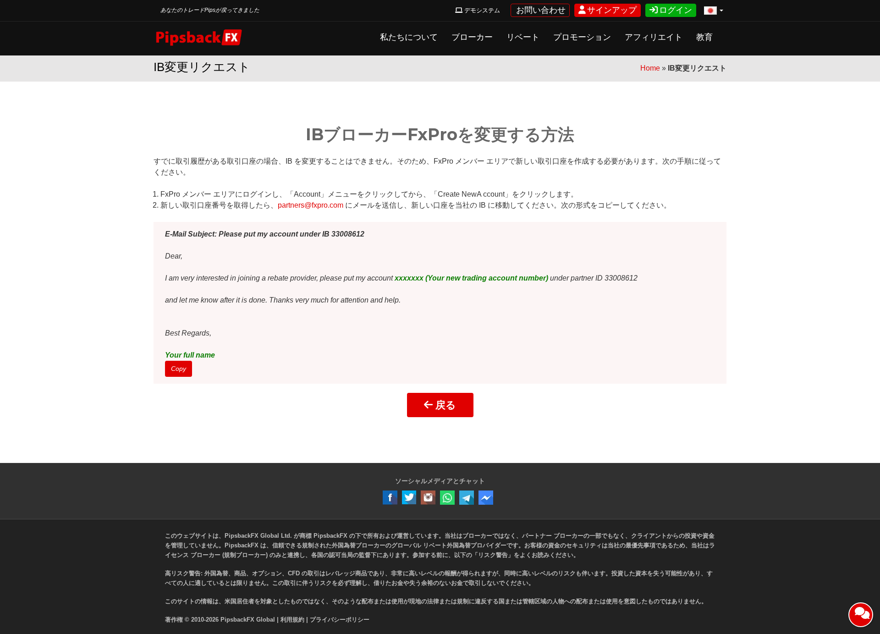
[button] (713, 11)
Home (650, 68)
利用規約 (292, 619)
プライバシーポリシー (339, 619)
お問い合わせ (540, 10)
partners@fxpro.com (310, 205)
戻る (444, 405)
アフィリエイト (653, 37)
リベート (522, 37)
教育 (704, 37)
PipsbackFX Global (247, 619)
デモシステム (481, 10)
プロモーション (582, 37)
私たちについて (409, 37)
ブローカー (472, 37)
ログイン (675, 10)
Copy (178, 368)
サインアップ (611, 10)
